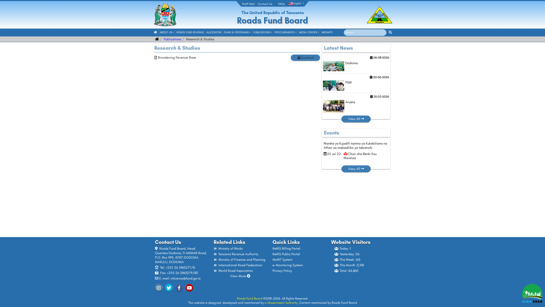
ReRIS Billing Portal (286, 248)
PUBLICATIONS (261, 32)
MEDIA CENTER (308, 32)
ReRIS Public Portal (286, 254)
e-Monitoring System (287, 265)
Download (306, 57)
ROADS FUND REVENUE (190, 32)
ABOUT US (166, 32)
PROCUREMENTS (284, 32)
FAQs (281, 4)
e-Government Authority (281, 303)
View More (238, 276)
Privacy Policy (282, 271)
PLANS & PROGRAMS (236, 32)
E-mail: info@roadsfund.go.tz (180, 278)
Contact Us (265, 4)
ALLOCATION (214, 32)
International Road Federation (240, 265)
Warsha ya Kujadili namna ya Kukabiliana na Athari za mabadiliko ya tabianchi (355, 145)
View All (354, 119)
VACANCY (327, 32)
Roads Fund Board (249, 298)
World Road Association (235, 271)
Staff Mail (248, 4)
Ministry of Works (230, 248)
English (297, 3)
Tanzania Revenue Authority (238, 254)
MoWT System (282, 260)
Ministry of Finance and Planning (241, 260)
